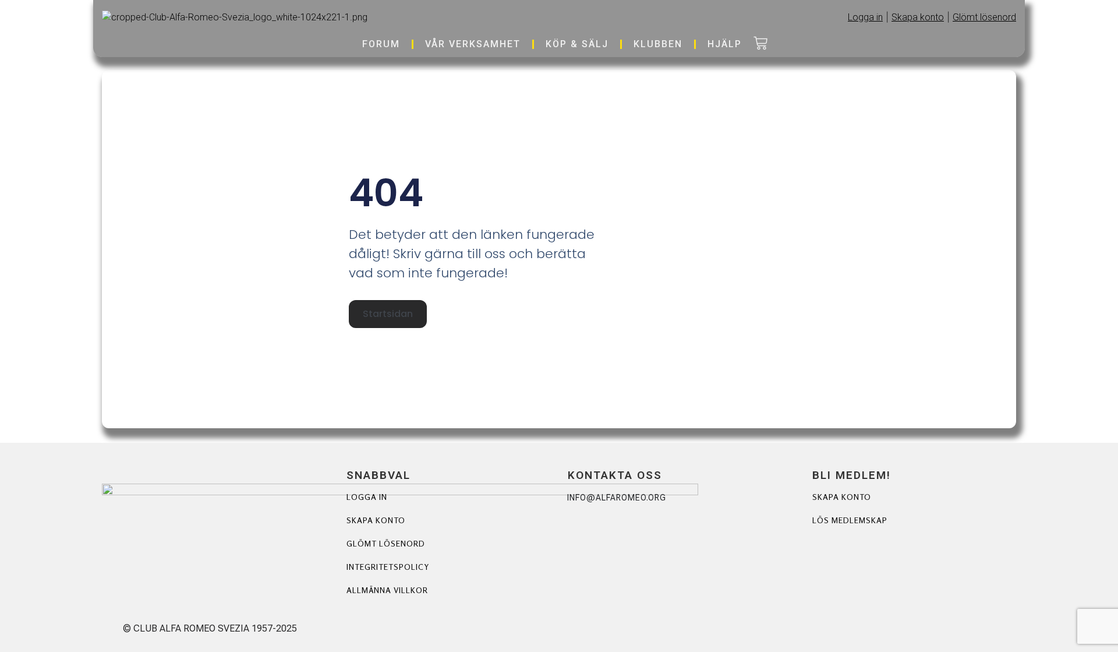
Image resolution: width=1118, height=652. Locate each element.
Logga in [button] (865, 17)
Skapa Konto (841, 497)
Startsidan (388, 313)
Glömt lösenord (385, 543)
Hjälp (724, 44)
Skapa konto (375, 520)
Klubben (658, 44)
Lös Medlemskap (849, 520)
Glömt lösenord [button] (984, 17)
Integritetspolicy (387, 567)
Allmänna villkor (387, 590)
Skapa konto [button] (917, 17)
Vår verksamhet (473, 44)
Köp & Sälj (577, 44)
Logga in (366, 497)
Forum (381, 44)
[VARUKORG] (760, 44)
